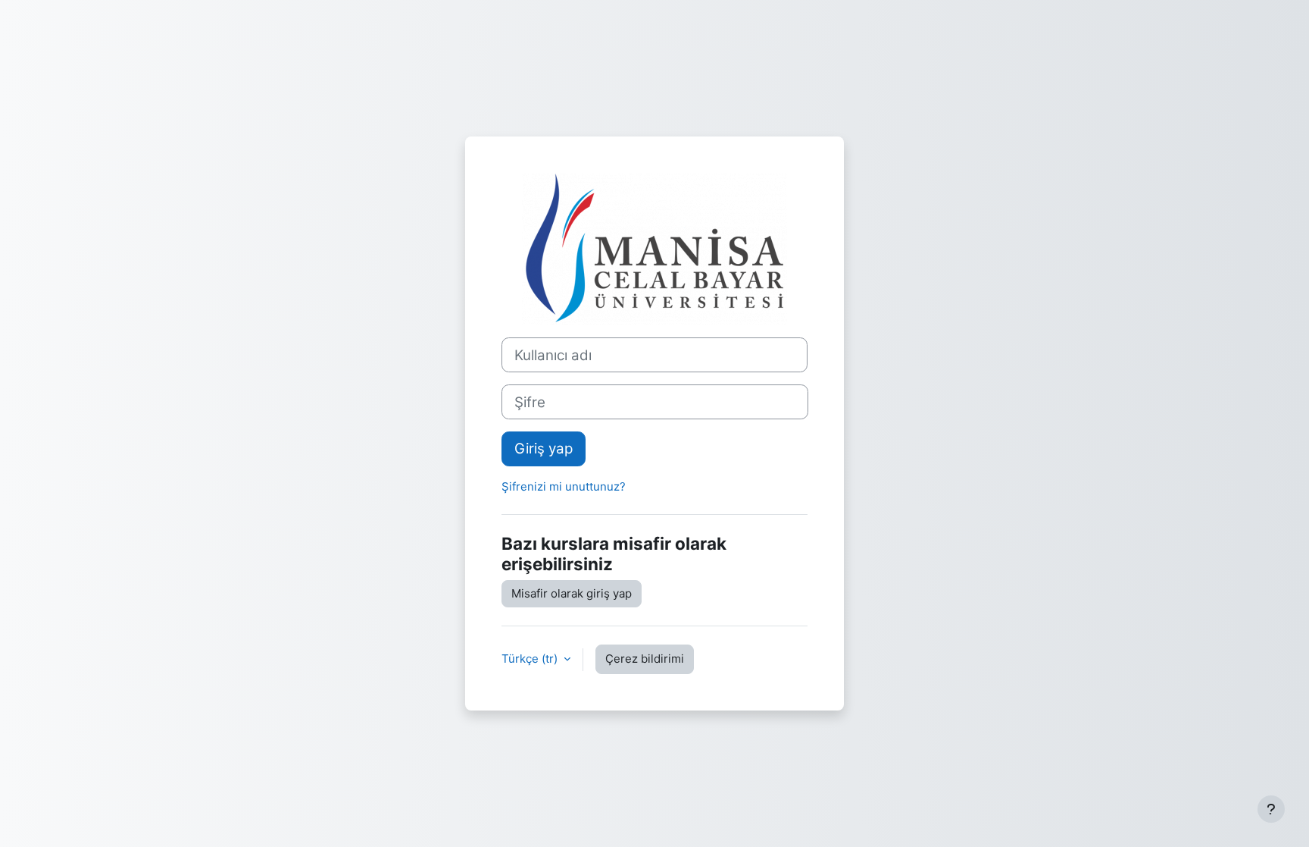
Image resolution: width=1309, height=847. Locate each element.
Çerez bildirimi (644, 658)
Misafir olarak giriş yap (571, 593)
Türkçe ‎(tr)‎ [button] (531, 658)
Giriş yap (543, 448)
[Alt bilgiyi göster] (1271, 809)
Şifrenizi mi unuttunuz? (563, 486)
